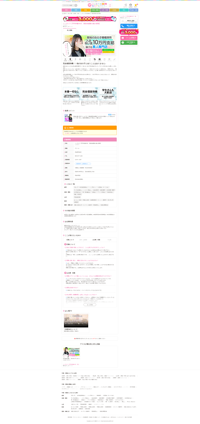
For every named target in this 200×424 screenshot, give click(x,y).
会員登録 (130, 7)
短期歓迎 (81, 408)
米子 (70, 377)
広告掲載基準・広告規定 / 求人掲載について (91, 417)
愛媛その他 (94, 379)
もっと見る (90, 304)
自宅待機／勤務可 (110, 398)
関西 (76, 10)
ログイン (125, 7)
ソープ (63, 387)
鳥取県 (63, 377)
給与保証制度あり (81, 395)
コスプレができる (119, 399)
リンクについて (120, 417)
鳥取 (67, 377)
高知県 (63, 379)
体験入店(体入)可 (75, 411)
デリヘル (83, 387)
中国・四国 (95, 10)
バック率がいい (91, 395)
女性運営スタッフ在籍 (89, 401)
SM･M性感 (132, 387)
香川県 (98, 377)
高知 (67, 379)
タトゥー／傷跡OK (117, 406)
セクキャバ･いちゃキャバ (86, 388)
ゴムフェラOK (100, 401)
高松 (103, 377)
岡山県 (94, 375)
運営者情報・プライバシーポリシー (74, 417)
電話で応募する (131, 26)
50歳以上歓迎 (100, 406)
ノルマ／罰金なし (85, 398)
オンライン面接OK (85, 411)
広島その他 (86, 375)
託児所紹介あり (128, 398)
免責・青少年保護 (128, 417)
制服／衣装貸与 (109, 399)
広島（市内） (69, 375)
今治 (90, 379)
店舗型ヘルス (70, 387)
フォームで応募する (130, 38)
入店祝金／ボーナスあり (108, 395)
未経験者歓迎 (108, 406)
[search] (68, 5)
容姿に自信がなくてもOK (130, 406)
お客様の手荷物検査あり (76, 401)
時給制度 (99, 395)
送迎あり (83, 399)
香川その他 (107, 377)
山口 (128, 375)
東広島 (74, 375)
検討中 (136, 5)
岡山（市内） (101, 375)
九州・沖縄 (105, 10)
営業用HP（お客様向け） (82, 163)
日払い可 (73, 395)
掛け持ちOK (74, 408)
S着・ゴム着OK (109, 401)
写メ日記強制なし (75, 398)
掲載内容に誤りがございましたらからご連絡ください (90, 338)
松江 (87, 377)
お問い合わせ (113, 417)
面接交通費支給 (103, 411)
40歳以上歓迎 (92, 406)
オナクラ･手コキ (118, 387)
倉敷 (106, 375)
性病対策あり (101, 399)
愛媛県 (79, 379)
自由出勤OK (94, 398)
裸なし (123, 401)
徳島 (119, 377)
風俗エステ (96, 387)
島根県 (82, 377)
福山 (82, 375)
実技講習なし (95, 411)
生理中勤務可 (120, 398)
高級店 (90, 404)
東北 (124, 10)
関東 (66, 10)
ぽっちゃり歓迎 (74, 406)
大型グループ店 (74, 404)
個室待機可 (101, 398)
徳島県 (114, 377)
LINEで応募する (131, 42)
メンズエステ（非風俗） (106, 387)
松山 (84, 379)
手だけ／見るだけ (131, 401)
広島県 (63, 375)
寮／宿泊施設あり (75, 399)
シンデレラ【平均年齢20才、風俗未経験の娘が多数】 (76, 364)
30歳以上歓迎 (83, 406)
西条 (87, 379)
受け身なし (117, 401)
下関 (125, 375)
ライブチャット (65, 388)
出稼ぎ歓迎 (87, 408)
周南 (122, 375)
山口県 (117, 375)
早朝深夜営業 (83, 404)
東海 (85, 10)
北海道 (114, 10)
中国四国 (110, 5)
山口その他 (132, 375)
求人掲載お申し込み (105, 417)
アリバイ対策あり (92, 399)
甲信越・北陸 (133, 10)
